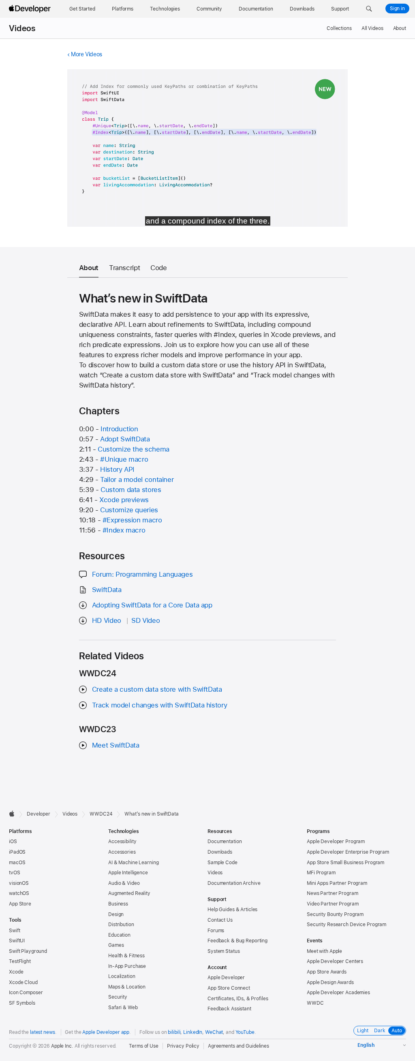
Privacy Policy (183, 1046)
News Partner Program (332, 893)
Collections (339, 28)
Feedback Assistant (229, 1009)
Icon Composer (26, 992)
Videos (22, 28)
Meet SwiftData (115, 745)
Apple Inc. (62, 1046)
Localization (121, 976)
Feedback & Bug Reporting (237, 941)
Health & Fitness (126, 956)
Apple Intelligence (128, 873)
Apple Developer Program (336, 841)
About (399, 28)
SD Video (145, 620)
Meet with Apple (324, 951)
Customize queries (129, 510)
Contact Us (220, 920)
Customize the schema (133, 449)
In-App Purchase (127, 966)
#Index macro (124, 530)
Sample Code (222, 862)
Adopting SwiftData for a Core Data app (152, 605)
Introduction (119, 429)
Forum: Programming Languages (142, 574)
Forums (216, 930)
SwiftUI (17, 941)
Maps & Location (126, 987)
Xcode (16, 972)
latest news (42, 1032)
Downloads (220, 852)
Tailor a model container (136, 479)
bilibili (174, 1032)
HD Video (106, 620)
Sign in (397, 8)
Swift (14, 930)
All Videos (372, 28)
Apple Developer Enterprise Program (348, 852)
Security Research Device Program (346, 924)
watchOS (19, 893)
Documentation (225, 841)
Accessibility (122, 841)
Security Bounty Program (335, 914)
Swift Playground (28, 951)
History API (117, 469)
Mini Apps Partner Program (337, 883)
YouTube (245, 1032)
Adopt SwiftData (125, 439)
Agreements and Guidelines (238, 1046)
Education (119, 935)
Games (116, 945)
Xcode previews (124, 500)
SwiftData (107, 590)
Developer (38, 814)
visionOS (19, 883)
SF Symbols (22, 1003)
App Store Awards (327, 972)
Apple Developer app (105, 1032)
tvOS (14, 873)
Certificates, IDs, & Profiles (238, 998)
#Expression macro (132, 520)
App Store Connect (229, 988)
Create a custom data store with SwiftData (157, 689)
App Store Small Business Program (345, 862)
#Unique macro (124, 459)
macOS (17, 862)
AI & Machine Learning (133, 862)
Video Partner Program (332, 904)
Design (116, 914)
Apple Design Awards (330, 982)
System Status (224, 951)
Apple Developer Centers (335, 961)
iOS (13, 841)
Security (117, 997)
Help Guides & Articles (232, 909)
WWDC (315, 1003)
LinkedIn (192, 1032)
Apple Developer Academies (338, 992)
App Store (20, 904)
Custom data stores (131, 490)
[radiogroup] (379, 1030)
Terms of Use (143, 1046)
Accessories (122, 852)
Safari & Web (123, 1007)
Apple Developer (226, 977)
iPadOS (17, 852)
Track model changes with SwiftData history (159, 705)
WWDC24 (101, 814)
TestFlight (20, 961)
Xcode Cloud (23, 982)
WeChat (214, 1032)
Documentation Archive (234, 883)
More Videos (86, 54)
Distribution (121, 924)
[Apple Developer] (31, 9)
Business (118, 904)
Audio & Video (123, 883)
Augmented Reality (129, 893)
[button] (369, 9)
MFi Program (321, 873)
